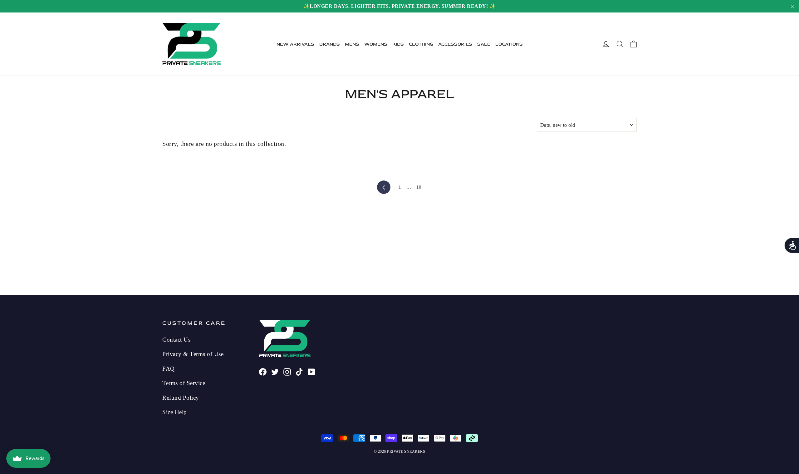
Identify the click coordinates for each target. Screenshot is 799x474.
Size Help (174, 412)
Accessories (455, 44)
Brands (329, 44)
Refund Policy (180, 397)
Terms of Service (183, 383)
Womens (375, 44)
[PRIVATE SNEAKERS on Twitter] (275, 371)
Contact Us (176, 339)
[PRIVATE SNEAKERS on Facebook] (263, 371)
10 (419, 187)
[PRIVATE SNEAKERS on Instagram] (287, 371)
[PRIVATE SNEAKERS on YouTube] (311, 371)
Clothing (421, 44)
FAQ (168, 368)
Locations (509, 44)
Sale (483, 44)
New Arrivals (295, 44)
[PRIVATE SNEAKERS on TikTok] (299, 371)
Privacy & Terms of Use (192, 354)
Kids (398, 44)
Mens (352, 44)
